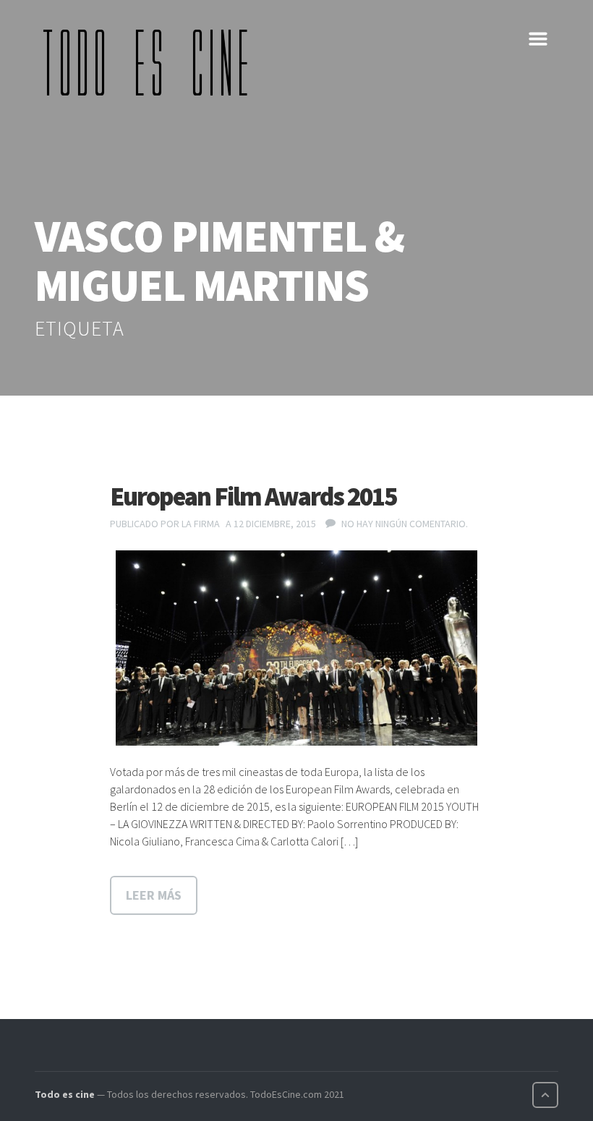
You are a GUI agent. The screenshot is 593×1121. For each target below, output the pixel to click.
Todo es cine (65, 1094)
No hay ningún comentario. (404, 523)
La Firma (201, 523)
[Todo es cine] (150, 62)
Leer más (154, 895)
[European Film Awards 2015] (296, 648)
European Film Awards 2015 (253, 496)
